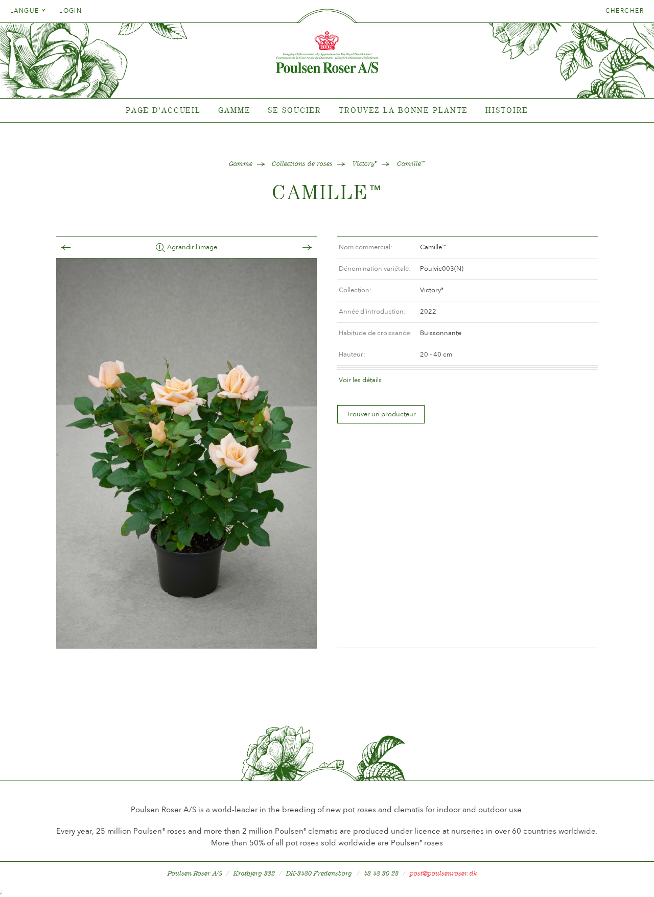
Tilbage (76, 247)
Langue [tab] (25, 10)
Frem (297, 247)
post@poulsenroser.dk (443, 873)
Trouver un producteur (381, 414)
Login (70, 10)
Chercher (624, 10)
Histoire (506, 110)
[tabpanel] (327, 111)
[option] (186, 453)
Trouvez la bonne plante (403, 110)
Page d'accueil (163, 110)
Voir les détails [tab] (360, 380)
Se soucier (294, 110)
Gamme (234, 110)
